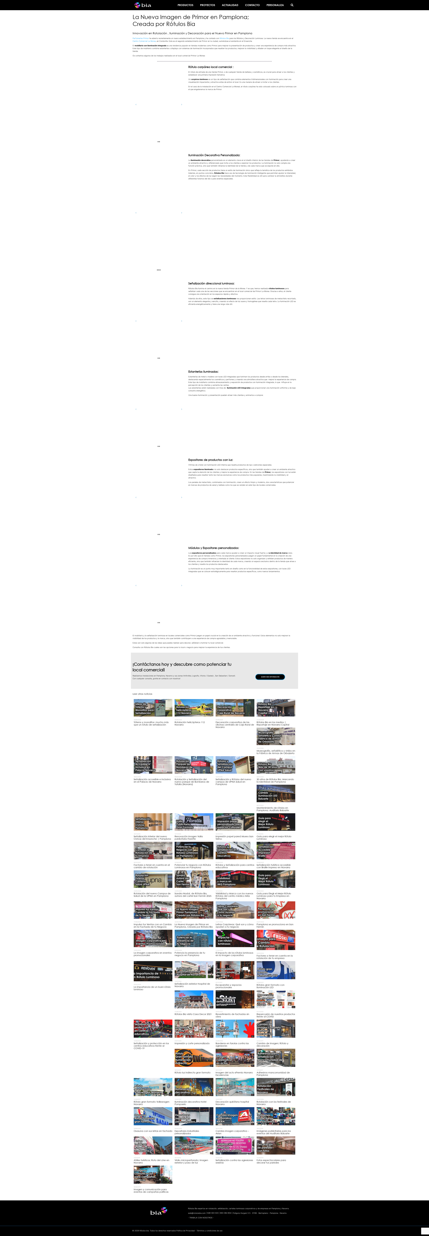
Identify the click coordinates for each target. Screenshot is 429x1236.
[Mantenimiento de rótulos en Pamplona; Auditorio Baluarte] (276, 793)
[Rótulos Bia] (143, 5)
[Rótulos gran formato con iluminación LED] (276, 970)
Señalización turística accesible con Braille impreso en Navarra (274, 866)
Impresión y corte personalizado (192, 1043)
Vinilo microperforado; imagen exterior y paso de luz (191, 1161)
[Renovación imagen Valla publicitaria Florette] (194, 822)
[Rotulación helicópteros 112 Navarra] (194, 708)
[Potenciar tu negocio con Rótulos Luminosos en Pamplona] (194, 850)
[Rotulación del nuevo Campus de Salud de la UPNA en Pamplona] (153, 879)
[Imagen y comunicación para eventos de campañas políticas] (153, 1175)
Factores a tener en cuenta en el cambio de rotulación (152, 866)
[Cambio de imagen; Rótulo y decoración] (276, 1029)
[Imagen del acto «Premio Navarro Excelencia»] (235, 1058)
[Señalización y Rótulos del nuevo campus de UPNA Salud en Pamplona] (235, 765)
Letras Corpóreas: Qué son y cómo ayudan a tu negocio (235, 925)
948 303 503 (212, 1213)
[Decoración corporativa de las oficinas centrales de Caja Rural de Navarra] (235, 708)
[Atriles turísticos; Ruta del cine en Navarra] (153, 1145)
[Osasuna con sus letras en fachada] (153, 1116)
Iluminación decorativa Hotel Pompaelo (190, 1103)
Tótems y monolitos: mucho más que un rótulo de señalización (151, 723)
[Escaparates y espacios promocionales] (235, 970)
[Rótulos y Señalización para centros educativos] (235, 850)
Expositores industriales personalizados (187, 1132)
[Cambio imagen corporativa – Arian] (235, 1116)
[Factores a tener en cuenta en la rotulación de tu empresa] (276, 940)
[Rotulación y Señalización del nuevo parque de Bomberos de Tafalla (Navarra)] (194, 765)
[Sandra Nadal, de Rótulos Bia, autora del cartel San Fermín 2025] (194, 879)
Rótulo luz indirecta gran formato (192, 1072)
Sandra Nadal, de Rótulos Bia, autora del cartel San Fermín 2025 (193, 894)
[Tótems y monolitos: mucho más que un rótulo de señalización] (153, 708)
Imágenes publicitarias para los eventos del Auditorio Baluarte (274, 1132)
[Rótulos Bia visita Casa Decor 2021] (194, 999)
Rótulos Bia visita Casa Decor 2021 (193, 1014)
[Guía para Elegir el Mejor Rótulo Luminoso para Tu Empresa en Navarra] (276, 879)
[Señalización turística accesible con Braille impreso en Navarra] (276, 850)
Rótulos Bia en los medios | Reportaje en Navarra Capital (273, 723)
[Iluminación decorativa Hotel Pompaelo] (194, 1087)
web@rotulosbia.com (197, 1213)
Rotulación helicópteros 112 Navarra (190, 723)
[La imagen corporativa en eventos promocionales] (153, 938)
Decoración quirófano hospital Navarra (232, 1103)
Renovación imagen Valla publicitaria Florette (189, 837)
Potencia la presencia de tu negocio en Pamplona (190, 954)
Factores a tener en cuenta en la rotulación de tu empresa (275, 957)
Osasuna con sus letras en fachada (153, 1131)
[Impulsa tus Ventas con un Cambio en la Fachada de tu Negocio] (153, 910)
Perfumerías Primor (141, 38)
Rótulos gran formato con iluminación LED (270, 986)
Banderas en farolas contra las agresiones (232, 1044)
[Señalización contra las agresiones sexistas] (235, 1145)
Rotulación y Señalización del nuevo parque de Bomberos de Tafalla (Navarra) (192, 782)
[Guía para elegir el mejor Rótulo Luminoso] (276, 822)
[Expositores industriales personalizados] (194, 1116)
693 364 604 (225, 1213)
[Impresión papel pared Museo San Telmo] (235, 822)
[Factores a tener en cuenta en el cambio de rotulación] (153, 850)
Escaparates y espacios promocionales (229, 986)
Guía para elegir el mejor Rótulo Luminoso (274, 837)
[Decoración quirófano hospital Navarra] (235, 1087)
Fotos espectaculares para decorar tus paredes (271, 1161)
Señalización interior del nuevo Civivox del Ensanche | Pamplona (152, 837)
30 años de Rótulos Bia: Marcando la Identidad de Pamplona (275, 780)
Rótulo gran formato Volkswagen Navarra (151, 1103)
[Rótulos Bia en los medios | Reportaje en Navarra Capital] (276, 708)
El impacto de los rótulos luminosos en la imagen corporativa (234, 954)
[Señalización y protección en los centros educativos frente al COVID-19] (153, 1029)
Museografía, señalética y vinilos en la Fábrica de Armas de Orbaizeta (276, 752)
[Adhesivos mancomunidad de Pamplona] (276, 1058)
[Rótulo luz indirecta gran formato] (194, 1058)
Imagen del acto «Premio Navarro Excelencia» (234, 1073)
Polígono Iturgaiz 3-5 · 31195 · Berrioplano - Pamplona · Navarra (259, 1213)
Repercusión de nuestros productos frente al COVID (276, 1015)
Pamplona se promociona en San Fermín (275, 925)
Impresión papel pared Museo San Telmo (234, 837)
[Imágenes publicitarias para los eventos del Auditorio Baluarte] (276, 1116)
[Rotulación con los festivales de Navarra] (276, 1087)
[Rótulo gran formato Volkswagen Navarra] (153, 1087)
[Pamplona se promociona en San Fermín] (276, 910)
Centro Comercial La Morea (144, 41)
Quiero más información (270, 677)
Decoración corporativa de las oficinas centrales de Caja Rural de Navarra (235, 725)
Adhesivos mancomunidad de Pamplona (273, 1073)
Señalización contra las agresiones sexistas (234, 1161)
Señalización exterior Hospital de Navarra (192, 985)
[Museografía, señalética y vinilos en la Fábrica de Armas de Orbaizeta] (276, 736)
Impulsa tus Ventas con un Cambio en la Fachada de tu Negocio (153, 925)
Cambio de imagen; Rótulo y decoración (272, 1044)
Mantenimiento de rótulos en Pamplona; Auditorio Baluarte (273, 809)
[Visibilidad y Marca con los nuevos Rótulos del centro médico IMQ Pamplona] (235, 879)
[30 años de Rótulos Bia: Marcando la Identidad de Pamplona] (276, 765)
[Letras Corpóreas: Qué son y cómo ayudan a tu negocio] (235, 910)
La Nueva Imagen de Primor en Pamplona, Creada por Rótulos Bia (194, 925)
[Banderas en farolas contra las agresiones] (235, 1029)
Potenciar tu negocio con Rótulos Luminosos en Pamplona (193, 866)
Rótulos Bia (224, 38)
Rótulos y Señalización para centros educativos (235, 866)
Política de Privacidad (185, 1231)
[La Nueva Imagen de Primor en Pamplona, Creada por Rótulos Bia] (194, 910)
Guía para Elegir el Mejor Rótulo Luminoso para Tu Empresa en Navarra (274, 896)
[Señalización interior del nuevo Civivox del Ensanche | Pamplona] (153, 822)
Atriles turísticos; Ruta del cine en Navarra (151, 1161)
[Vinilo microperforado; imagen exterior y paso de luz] (194, 1145)
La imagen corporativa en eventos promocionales (153, 954)
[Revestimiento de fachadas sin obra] (235, 999)
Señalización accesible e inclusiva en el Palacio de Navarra (152, 780)
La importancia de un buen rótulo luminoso (152, 988)
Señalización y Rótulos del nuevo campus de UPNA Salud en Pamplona (233, 782)
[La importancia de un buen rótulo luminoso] (153, 971)
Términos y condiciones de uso (209, 1231)
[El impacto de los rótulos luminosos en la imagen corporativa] (235, 938)
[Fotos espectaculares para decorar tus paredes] (276, 1145)
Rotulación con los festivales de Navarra (274, 1103)
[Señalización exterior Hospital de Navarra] (194, 969)
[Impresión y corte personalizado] (194, 1029)
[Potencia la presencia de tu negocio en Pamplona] (194, 938)
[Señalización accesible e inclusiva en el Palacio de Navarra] (153, 765)
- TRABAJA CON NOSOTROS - (201, 1218)
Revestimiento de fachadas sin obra (232, 1015)
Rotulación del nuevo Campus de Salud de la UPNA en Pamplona (152, 894)
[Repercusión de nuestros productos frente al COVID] (276, 999)
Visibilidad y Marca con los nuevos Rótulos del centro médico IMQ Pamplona (234, 896)
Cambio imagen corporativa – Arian (232, 1132)
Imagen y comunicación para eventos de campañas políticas (151, 1190)
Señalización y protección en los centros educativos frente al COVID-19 (151, 1046)
